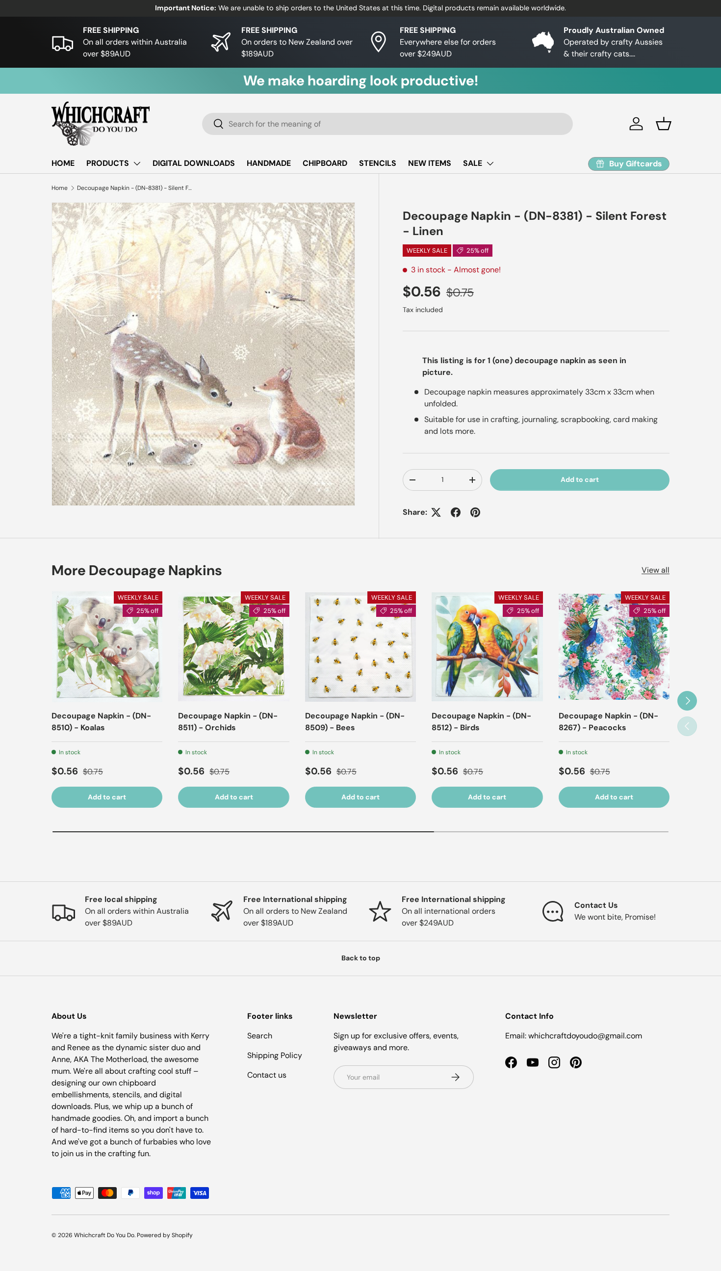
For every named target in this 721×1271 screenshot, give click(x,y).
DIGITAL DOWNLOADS (194, 163)
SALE (472, 163)
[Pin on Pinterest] (475, 512)
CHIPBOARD (325, 163)
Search (259, 1036)
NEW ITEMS (429, 163)
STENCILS (377, 163)
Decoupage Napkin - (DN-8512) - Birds (481, 722)
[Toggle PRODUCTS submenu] (137, 163)
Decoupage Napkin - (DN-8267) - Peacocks (608, 722)
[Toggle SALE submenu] (490, 163)
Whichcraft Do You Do (104, 1235)
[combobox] (387, 124)
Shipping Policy (274, 1055)
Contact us (266, 1075)
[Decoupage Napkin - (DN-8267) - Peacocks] (614, 646)
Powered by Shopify (165, 1235)
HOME (63, 163)
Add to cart (580, 480)
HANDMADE (269, 163)
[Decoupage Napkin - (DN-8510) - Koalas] (107, 646)
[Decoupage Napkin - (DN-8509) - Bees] (360, 646)
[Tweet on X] (436, 512)
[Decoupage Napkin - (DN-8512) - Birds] (487, 646)
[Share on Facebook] (455, 512)
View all (656, 570)
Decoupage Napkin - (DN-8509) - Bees (355, 722)
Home (60, 188)
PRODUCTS (107, 163)
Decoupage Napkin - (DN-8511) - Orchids (228, 722)
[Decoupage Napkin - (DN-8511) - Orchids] (233, 646)
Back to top (360, 957)
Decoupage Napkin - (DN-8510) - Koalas (101, 722)
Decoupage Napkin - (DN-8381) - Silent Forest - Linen (136, 188)
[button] (663, 123)
